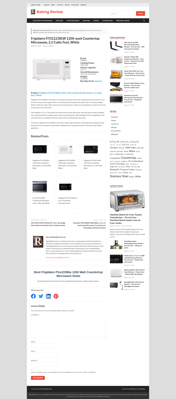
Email (33, 351)
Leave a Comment (48, 46)
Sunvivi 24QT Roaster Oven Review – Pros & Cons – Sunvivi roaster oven (134, 85)
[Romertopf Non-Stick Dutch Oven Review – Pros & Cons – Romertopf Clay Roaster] (116, 270)
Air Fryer (86, 20)
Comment (35, 315)
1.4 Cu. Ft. (118, 144)
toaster (131, 177)
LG (137, 164)
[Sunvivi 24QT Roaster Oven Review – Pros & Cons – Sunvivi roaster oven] (116, 83)
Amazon (98, 81)
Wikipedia (83, 5)
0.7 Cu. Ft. (115, 141)
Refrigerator (138, 170)
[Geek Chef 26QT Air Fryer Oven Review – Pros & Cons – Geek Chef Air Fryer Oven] (116, 71)
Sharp (125, 172)
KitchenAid (133, 164)
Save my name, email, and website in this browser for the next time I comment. (63, 372)
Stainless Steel (119, 176)
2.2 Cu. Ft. (133, 145)
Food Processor (73, 20)
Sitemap (67, 5)
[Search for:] (127, 13)
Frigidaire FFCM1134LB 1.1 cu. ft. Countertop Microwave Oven (68, 200)
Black (132, 150)
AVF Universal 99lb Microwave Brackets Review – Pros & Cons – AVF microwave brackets (134, 45)
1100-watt (140, 148)
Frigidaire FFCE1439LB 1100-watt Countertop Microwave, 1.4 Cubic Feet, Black (42, 164)
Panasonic (114, 169)
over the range (135, 166)
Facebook (46, 5)
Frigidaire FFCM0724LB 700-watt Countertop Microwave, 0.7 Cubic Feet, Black (93, 164)
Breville (138, 151)
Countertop (128, 157)
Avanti (126, 151)
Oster (128, 166)
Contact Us (60, 5)
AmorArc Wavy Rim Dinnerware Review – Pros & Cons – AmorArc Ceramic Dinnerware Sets (134, 60)
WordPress (133, 389)
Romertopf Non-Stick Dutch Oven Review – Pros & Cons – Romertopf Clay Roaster (134, 272)
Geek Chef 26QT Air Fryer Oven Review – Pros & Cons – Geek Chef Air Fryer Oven (134, 73)
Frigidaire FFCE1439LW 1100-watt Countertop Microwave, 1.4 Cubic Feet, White (67, 164)
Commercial (129, 154)
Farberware (117, 161)
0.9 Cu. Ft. (124, 142)
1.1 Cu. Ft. (134, 141)
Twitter (53, 5)
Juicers (96, 20)
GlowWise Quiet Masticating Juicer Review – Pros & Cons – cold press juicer (134, 244)
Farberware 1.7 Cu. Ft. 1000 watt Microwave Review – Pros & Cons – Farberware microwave (134, 259)
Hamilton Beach (137, 161)
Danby (111, 161)
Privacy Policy (75, 5)
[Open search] (144, 20)
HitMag (142, 389)
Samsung (120, 172)
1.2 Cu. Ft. (112, 145)
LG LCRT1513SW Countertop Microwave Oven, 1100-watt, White (41, 200)
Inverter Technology (117, 164)
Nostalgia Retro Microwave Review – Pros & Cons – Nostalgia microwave (134, 284)
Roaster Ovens (113, 172)
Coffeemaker (107, 20)
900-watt (121, 148)
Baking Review (50, 11)
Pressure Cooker (122, 20)
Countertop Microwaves (42, 20)
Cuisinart (139, 158)
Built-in (112, 154)
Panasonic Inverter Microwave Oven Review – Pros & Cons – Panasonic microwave (134, 98)
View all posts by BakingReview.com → (58, 257)
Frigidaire (124, 161)
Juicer (127, 164)
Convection (115, 158)
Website (34, 360)
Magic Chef (114, 166)
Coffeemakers (119, 154)
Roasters (59, 20)
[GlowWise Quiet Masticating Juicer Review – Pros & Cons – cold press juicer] (116, 241)
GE (129, 161)
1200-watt (113, 151)
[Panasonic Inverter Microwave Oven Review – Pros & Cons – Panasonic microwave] (116, 96)
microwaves (121, 166)
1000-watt (130, 147)
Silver (130, 172)
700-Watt (114, 148)
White (138, 176)
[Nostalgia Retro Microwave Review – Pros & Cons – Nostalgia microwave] (116, 282)
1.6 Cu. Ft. (125, 145)
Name (33, 342)
